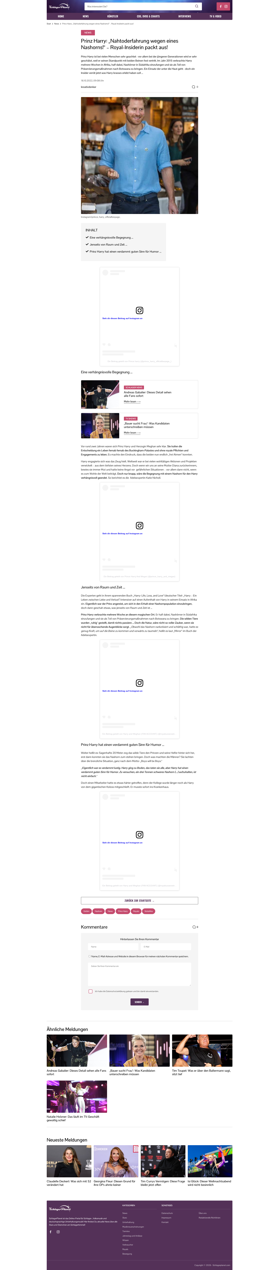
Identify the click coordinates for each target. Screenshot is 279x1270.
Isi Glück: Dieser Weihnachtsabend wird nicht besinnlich (209, 1183)
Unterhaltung (128, 1222)
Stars (124, 1217)
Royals (136, 911)
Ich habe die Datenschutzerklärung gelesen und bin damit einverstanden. (127, 991)
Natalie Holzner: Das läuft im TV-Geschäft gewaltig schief (73, 1118)
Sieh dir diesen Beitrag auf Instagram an (122, 318)
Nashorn (98, 911)
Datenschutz (167, 1213)
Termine (126, 1231)
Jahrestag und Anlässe (132, 1235)
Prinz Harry (123, 911)
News (86, 16)
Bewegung (127, 1253)
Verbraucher (127, 1244)
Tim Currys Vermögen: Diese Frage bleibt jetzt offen (163, 1183)
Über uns (203, 1213)
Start (49, 23)
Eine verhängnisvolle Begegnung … (111, 237)
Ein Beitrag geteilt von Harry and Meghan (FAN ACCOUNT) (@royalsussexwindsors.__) (142, 734)
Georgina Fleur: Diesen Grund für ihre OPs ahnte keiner (114, 1183)
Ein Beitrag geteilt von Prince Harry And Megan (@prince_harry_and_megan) (139, 576)
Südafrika (149, 911)
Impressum (166, 1217)
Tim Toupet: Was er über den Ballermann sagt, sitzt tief (201, 1072)
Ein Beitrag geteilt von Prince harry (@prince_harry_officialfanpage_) (139, 361)
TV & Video (215, 16)
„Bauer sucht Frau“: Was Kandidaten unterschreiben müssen (147, 425)
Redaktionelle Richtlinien (209, 1217)
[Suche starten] (196, 6)
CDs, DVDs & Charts (148, 16)
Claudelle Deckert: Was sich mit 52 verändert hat (69, 1183)
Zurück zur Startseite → (140, 900)
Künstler (112, 16)
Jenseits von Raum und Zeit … (108, 244)
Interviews (184, 16)
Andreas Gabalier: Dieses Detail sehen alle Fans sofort (147, 394)
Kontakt (165, 1222)
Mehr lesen (130, 401)
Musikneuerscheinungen (133, 1226)
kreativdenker (88, 87)
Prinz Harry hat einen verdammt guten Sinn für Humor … (125, 251)
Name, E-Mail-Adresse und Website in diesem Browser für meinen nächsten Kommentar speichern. (139, 956)
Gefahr (86, 911)
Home (61, 16)
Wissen (125, 1240)
